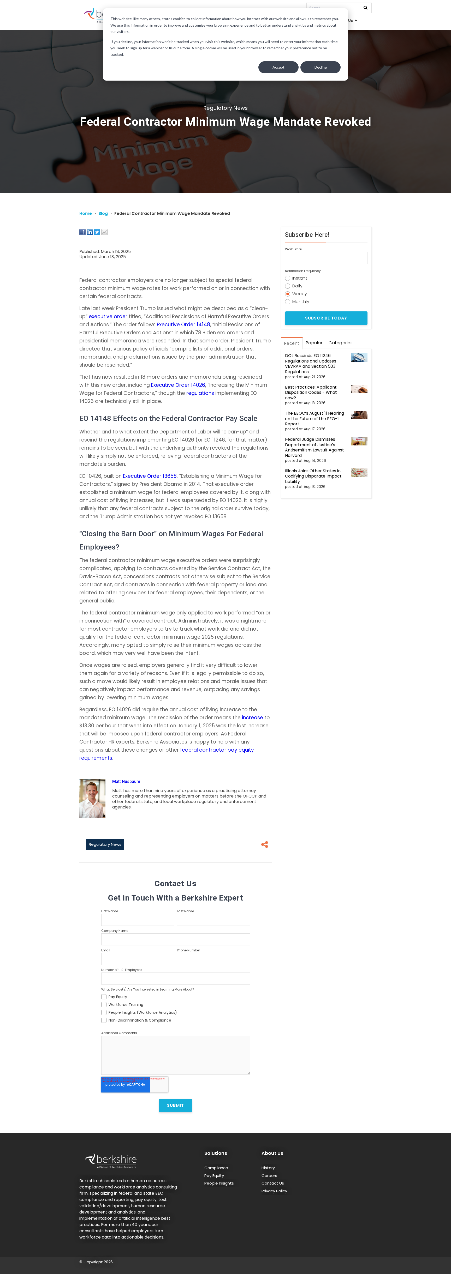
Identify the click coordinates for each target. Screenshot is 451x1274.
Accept (278, 67)
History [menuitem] (268, 1167)
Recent (291, 343)
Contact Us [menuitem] (273, 1183)
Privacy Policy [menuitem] (274, 1191)
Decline (320, 67)
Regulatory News (225, 108)
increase (252, 717)
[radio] (326, 277)
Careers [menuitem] (269, 1175)
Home (85, 213)
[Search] (365, 8)
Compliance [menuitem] (216, 1167)
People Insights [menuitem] (219, 1183)
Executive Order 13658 (150, 476)
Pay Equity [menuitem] (214, 1175)
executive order (108, 316)
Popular (314, 343)
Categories (341, 343)
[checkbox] (175, 1007)
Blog (103, 213)
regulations (200, 393)
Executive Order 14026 (178, 385)
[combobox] (339, 8)
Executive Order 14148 (183, 324)
